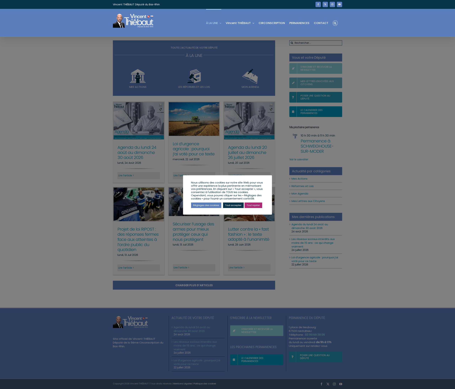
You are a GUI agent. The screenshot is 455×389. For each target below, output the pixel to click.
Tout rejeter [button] (253, 205)
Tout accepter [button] (233, 205)
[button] (335, 23)
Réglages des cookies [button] (206, 205)
